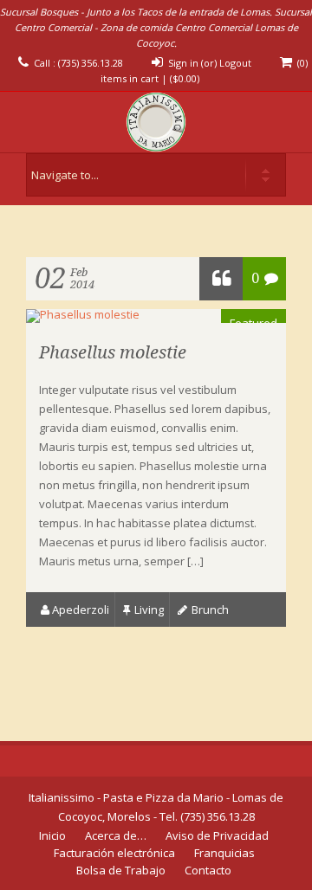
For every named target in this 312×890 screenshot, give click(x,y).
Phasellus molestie (112, 352)
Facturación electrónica (114, 853)
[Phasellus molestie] (83, 314)
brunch (210, 609)
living (149, 609)
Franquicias (224, 853)
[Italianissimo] (156, 122)
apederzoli (80, 609)
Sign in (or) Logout (209, 62)
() (184, 78)
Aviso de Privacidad (217, 835)
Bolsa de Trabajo (121, 870)
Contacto (208, 870)
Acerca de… (115, 835)
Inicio (52, 835)
